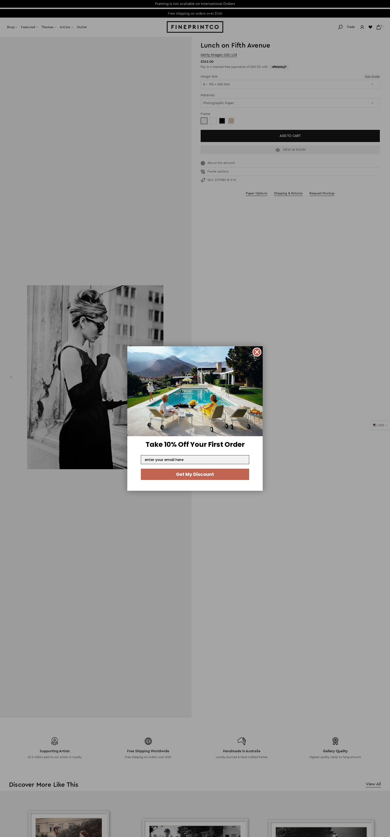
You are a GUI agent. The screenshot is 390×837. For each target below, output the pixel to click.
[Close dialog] (257, 352)
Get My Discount (195, 474)
